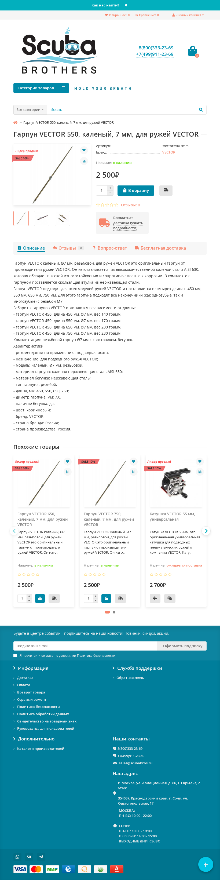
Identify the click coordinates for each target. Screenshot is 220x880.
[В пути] (155, 598)
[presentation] (14, 530)
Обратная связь (130, 677)
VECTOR (168, 152)
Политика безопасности (38, 706)
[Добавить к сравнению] (84, 161)
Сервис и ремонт (31, 699)
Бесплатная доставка (163, 248)
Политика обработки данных (43, 713)
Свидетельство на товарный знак (46, 721)
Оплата (23, 684)
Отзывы (70, 248)
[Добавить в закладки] (84, 150)
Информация (33, 668)
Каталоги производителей (40, 748)
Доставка (25, 677)
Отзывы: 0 (130, 204)
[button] (107, 612)
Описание (34, 248)
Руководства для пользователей (45, 728)
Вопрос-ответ (112, 248)
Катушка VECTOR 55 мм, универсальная (172, 516)
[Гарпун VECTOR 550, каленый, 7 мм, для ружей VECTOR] (52, 174)
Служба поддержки (139, 668)
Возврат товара (31, 692)
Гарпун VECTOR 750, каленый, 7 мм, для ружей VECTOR (109, 519)
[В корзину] (40, 598)
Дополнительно (36, 738)
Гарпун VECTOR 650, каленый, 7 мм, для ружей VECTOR (42, 519)
